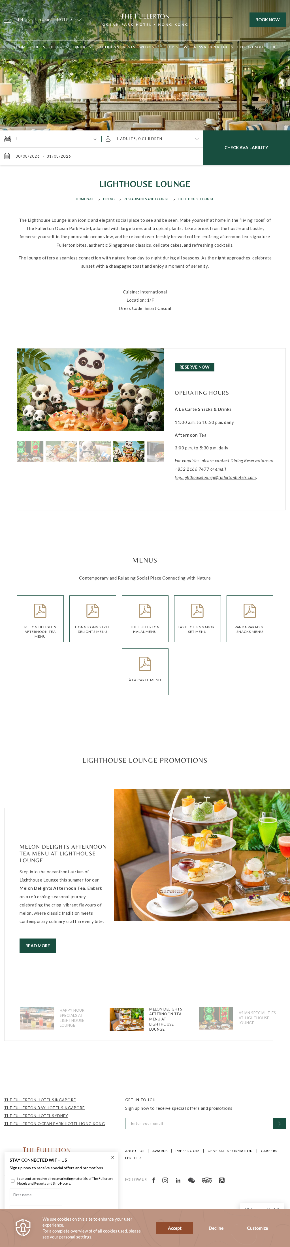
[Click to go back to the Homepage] (145, 19)
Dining (109, 199)
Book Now (267, 19)
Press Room (188, 1151)
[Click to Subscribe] (279, 1123)
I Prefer (133, 1158)
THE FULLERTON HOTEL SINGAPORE (40, 1100)
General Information (230, 1151)
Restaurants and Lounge (146, 199)
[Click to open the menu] (7, 20)
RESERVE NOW (195, 366)
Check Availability (246, 147)
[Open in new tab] (153, 1180)
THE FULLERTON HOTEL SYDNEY (36, 1115)
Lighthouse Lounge (196, 199)
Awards (160, 1151)
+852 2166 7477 (192, 469)
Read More (37, 945)
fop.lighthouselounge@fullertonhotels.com (215, 477)
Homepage (85, 199)
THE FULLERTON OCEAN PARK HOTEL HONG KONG (54, 1123)
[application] (145, 1228)
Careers (269, 1151)
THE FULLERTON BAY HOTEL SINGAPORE (44, 1108)
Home (44, 20)
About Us (134, 1151)
